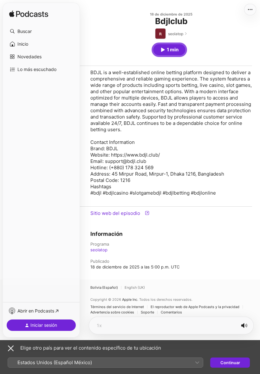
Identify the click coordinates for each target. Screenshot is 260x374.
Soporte (147, 312)
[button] (41, 31)
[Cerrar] (11, 348)
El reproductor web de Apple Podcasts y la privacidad (195, 307)
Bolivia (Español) (104, 287)
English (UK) (135, 287)
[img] (28, 14)
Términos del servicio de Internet (117, 307)
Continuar (230, 362)
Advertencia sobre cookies (112, 312)
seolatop (98, 249)
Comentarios (171, 312)
